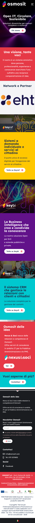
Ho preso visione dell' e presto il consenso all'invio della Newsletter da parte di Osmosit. (17, 435)
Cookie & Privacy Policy (8, 483)
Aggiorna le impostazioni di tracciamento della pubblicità (20, 484)
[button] (32, 4)
